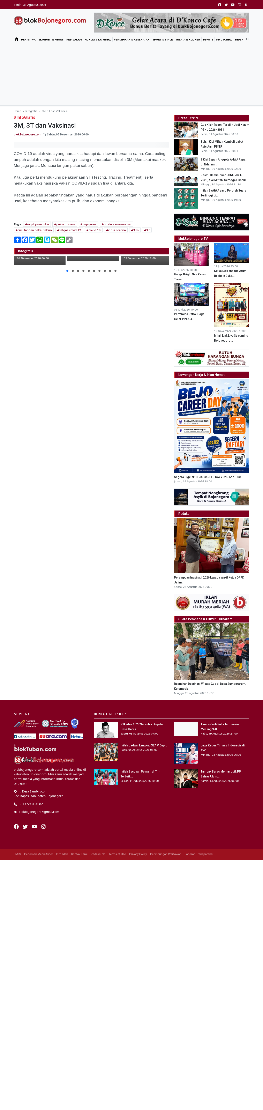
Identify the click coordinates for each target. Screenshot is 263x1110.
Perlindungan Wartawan (165, 854)
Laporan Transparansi (199, 854)
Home (17, 111)
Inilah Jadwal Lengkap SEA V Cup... (144, 745)
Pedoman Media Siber (38, 854)
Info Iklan (62, 854)
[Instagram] (43, 826)
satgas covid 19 (70, 230)
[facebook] (219, 4)
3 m (136, 230)
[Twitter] (26, 826)
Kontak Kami (79, 854)
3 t (148, 230)
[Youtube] (35, 826)
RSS (18, 854)
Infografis (31, 111)
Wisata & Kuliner (188, 39)
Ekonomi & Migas (50, 39)
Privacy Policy (138, 854)
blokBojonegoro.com (27, 134)
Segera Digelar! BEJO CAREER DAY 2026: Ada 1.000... (209, 477)
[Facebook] (17, 826)
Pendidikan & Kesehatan (132, 39)
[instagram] (239, 4)
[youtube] (233, 4)
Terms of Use (117, 854)
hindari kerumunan (117, 224)
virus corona (117, 230)
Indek (239, 39)
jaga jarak (89, 224)
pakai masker (65, 224)
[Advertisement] (131, 74)
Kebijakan (74, 39)
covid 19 (95, 230)
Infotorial (224, 39)
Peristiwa (28, 39)
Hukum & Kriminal (98, 39)
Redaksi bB (98, 854)
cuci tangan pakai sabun (35, 230)
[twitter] (226, 4)
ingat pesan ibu (38, 224)
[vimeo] (246, 4)
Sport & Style (162, 39)
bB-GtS (208, 39)
